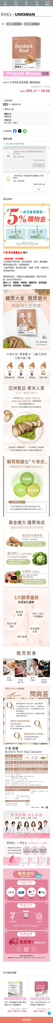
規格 (5, 104)
